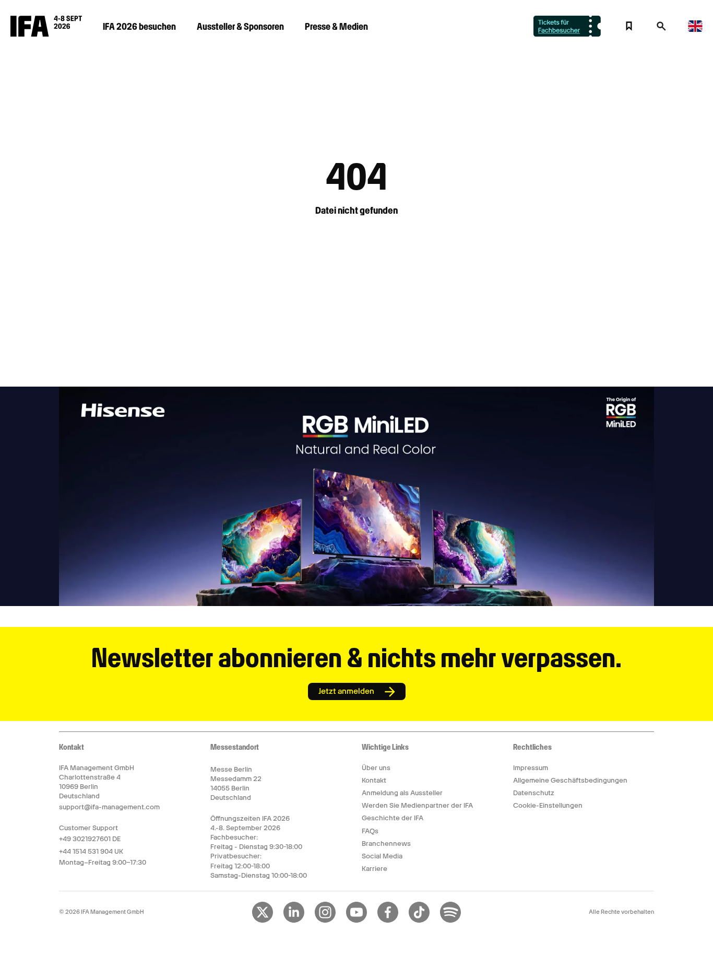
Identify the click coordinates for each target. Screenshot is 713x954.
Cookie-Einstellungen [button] (548, 805)
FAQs (370, 831)
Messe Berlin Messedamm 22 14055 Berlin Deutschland (236, 783)
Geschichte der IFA (392, 818)
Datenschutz (533, 793)
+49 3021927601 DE (90, 839)
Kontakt (374, 780)
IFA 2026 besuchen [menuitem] (139, 26)
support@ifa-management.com (109, 807)
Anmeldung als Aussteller (402, 793)
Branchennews (386, 843)
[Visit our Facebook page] (387, 920)
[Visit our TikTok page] (419, 920)
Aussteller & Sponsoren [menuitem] (240, 26)
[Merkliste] (629, 26)
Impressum (530, 768)
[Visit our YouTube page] (356, 920)
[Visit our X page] (262, 920)
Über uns (376, 768)
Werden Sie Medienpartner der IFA (417, 805)
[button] (661, 29)
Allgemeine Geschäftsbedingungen (570, 780)
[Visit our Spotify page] (450, 920)
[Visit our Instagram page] (325, 920)
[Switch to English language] (695, 30)
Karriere (374, 868)
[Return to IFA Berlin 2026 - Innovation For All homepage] (46, 34)
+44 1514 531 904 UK (91, 851)
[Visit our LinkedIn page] (293, 920)
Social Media (382, 856)
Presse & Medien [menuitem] (336, 26)
